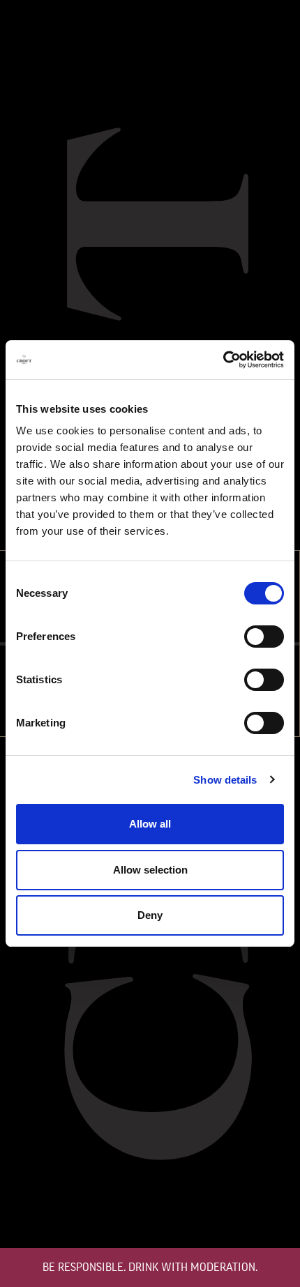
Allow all (150, 824)
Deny (150, 915)
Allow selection (150, 870)
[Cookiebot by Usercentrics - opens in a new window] (223, 360)
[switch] (264, 636)
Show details (225, 780)
